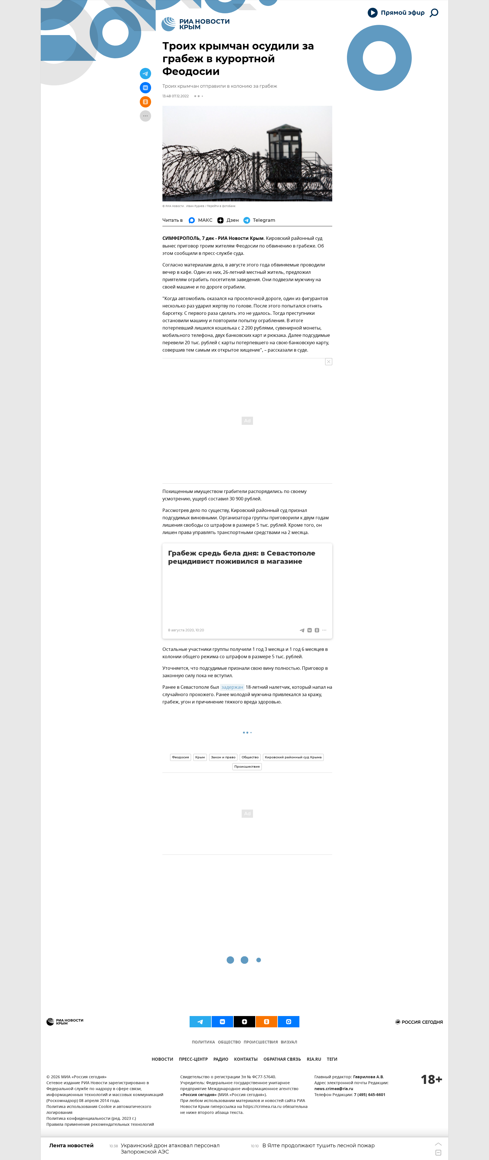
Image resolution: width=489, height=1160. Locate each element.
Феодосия (180, 757)
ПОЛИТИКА (203, 1042)
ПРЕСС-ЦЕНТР (193, 1060)
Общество (250, 757)
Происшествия (247, 767)
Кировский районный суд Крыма (293, 757)
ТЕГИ (332, 1060)
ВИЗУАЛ (289, 1042)
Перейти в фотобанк (221, 206)
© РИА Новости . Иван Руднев (183, 206)
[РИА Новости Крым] (195, 24)
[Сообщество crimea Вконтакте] (222, 1021)
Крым (200, 757)
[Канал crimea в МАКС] (288, 1021)
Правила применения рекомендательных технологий (100, 1125)
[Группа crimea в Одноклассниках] (266, 1021)
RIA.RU (314, 1060)
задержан (232, 687)
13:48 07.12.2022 (175, 96)
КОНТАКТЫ (246, 1060)
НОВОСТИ (162, 1060)
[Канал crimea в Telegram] (200, 1021)
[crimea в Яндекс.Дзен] (244, 1021)
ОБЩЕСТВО (229, 1042)
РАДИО (220, 1060)
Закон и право (223, 757)
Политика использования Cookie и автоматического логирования (98, 1110)
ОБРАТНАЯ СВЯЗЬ (282, 1060)
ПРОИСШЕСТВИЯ (261, 1042)
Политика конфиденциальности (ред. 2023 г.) (91, 1119)
